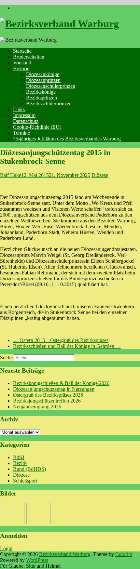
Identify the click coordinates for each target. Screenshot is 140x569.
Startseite (22, 51)
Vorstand (22, 62)
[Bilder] (12, 513)
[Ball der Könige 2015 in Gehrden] (38, 513)
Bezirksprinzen (41, 97)
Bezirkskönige (41, 92)
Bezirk (20, 463)
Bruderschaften (28, 57)
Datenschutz (25, 121)
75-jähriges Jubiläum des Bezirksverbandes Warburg (67, 138)
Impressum (24, 115)
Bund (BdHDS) (29, 469)
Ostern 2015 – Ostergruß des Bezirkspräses (60, 340)
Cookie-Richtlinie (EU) (37, 127)
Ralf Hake (10, 175)
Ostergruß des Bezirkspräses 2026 (48, 395)
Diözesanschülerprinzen (50, 86)
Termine (21, 133)
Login (6, 548)
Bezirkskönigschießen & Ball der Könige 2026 (61, 383)
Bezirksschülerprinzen (49, 103)
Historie (21, 68)
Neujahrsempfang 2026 (37, 406)
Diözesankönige (42, 74)
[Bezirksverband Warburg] (59, 24)
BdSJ (18, 457)
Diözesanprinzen (43, 80)
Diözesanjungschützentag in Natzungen (53, 389)
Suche (6, 357)
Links (19, 109)
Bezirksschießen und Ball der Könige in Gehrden (67, 346)
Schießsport (25, 480)
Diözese (99, 175)
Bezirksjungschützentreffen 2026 (47, 401)
